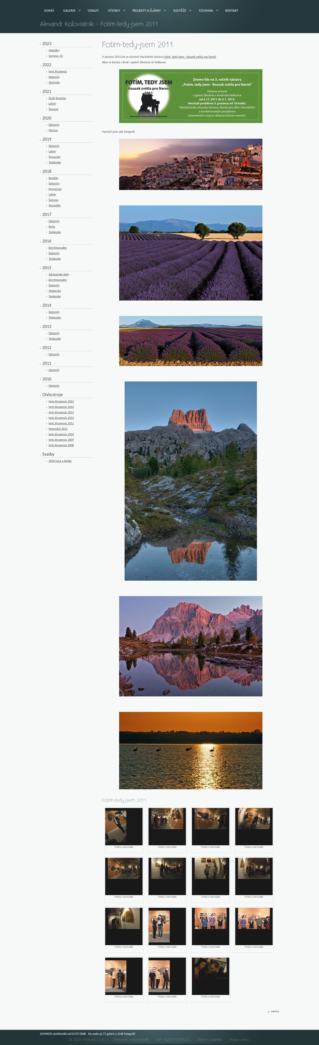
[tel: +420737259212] (173, 1040)
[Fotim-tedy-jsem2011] (138, 45)
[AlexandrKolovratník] (131, 1040)
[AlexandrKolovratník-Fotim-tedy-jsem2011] (99, 24)
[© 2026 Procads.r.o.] (87, 1040)
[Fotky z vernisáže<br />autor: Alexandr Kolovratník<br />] (124, 826)
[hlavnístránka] (210, 1040)
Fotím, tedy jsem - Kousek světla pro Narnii (189, 57)
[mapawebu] (240, 1040)
